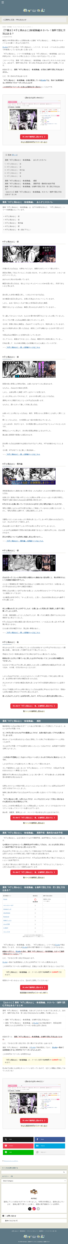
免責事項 (41, 1231)
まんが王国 (6, 924)
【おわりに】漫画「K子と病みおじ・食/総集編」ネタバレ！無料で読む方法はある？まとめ (33, 193)
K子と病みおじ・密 (14, 173)
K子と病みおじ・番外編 (16, 170)
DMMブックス (7, 920)
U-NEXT (5, 928)
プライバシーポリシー (32, 1231)
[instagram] (34, 1208)
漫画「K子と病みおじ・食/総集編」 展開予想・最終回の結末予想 (30, 184)
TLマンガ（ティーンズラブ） (11, 1161)
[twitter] (29, 1209)
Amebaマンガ (7, 909)
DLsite (4, 47)
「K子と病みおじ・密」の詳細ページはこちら (23, 633)
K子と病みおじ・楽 (14, 167)
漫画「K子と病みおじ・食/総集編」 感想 (21, 181)
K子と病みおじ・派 (14, 164)
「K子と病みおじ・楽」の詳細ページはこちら (23, 454)
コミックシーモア (8, 905)
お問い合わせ (15, 1231)
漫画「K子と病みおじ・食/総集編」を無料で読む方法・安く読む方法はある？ (32, 187)
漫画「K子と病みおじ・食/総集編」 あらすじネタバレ (26, 160)
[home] (38, 1208)
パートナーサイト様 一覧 (50, 1231)
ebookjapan (6, 913)
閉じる (14, 155)
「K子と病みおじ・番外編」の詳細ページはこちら (24, 541)
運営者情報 (22, 1231)
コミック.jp (6, 931)
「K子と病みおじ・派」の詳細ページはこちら (23, 347)
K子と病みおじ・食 (14, 176)
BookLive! (6, 916)
